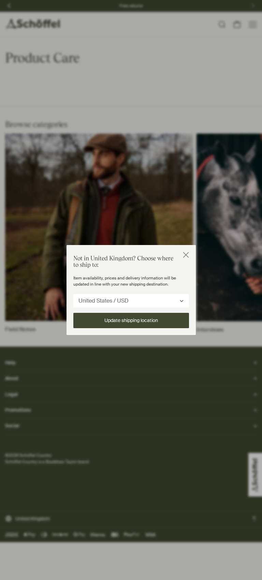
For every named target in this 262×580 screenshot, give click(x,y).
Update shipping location (131, 320)
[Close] (186, 255)
